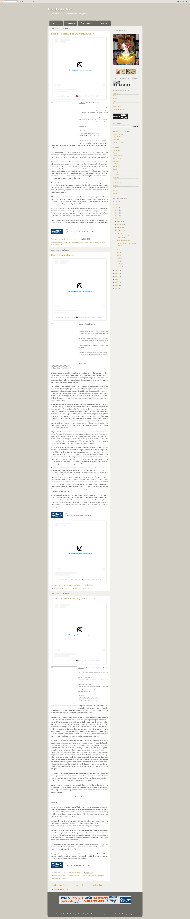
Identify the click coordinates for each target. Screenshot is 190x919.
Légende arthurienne (88, 875)
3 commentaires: (72, 239)
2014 (117, 285)
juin (118, 252)
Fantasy (70, 875)
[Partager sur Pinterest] (89, 239)
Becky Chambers (118, 134)
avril (118, 258)
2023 (117, 210)
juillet (119, 249)
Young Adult (117, 182)
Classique (60, 588)
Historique (116, 172)
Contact (104, 23)
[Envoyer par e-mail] (82, 239)
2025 (117, 204)
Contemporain (117, 180)
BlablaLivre (116, 104)
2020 (117, 219)
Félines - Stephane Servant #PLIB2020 (72, 33)
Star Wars (116, 166)
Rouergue (102, 242)
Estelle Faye (116, 139)
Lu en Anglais (77, 588)
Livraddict (116, 93)
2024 (117, 207)
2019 (117, 270)
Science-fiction (87, 588)
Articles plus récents (59, 885)
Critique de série (62, 875)
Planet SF (116, 101)
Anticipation (84, 242)
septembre (120, 230)
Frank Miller (77, 875)
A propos (70, 23)
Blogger (131, 914)
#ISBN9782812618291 (64, 242)
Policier (115, 190)
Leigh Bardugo (117, 137)
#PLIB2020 (75, 242)
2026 (117, 201)
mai (118, 255)
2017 (117, 276)
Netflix (53, 878)
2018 (117, 273)
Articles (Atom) (64, 889)
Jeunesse (115, 185)
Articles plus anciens (99, 885)
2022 (117, 213)
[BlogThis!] (84, 239)
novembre (120, 224)
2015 (117, 282)
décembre (120, 221)
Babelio (115, 98)
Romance (116, 177)
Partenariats (87, 23)
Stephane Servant (56, 244)
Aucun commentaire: (74, 585)
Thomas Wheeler (61, 878)
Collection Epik (93, 242)
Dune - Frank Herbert (63, 254)
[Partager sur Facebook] (88, 239)
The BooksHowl (60, 9)
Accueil (56, 23)
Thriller (115, 188)
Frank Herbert (68, 588)
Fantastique (116, 150)
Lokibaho (118, 914)
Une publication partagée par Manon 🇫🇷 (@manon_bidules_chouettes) (79, 579)
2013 (117, 288)
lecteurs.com (117, 106)
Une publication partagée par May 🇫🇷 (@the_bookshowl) (72, 96)
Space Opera (117, 158)
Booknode (116, 96)
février (119, 264)
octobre (119, 227)
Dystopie (115, 164)
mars (118, 261)
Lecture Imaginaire (118, 109)
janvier (119, 267)
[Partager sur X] (86, 239)
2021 (117, 216)
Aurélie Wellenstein (119, 142)
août (118, 233)
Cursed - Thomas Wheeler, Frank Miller (73, 598)
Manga (115, 193)
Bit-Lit (115, 169)
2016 (117, 279)
